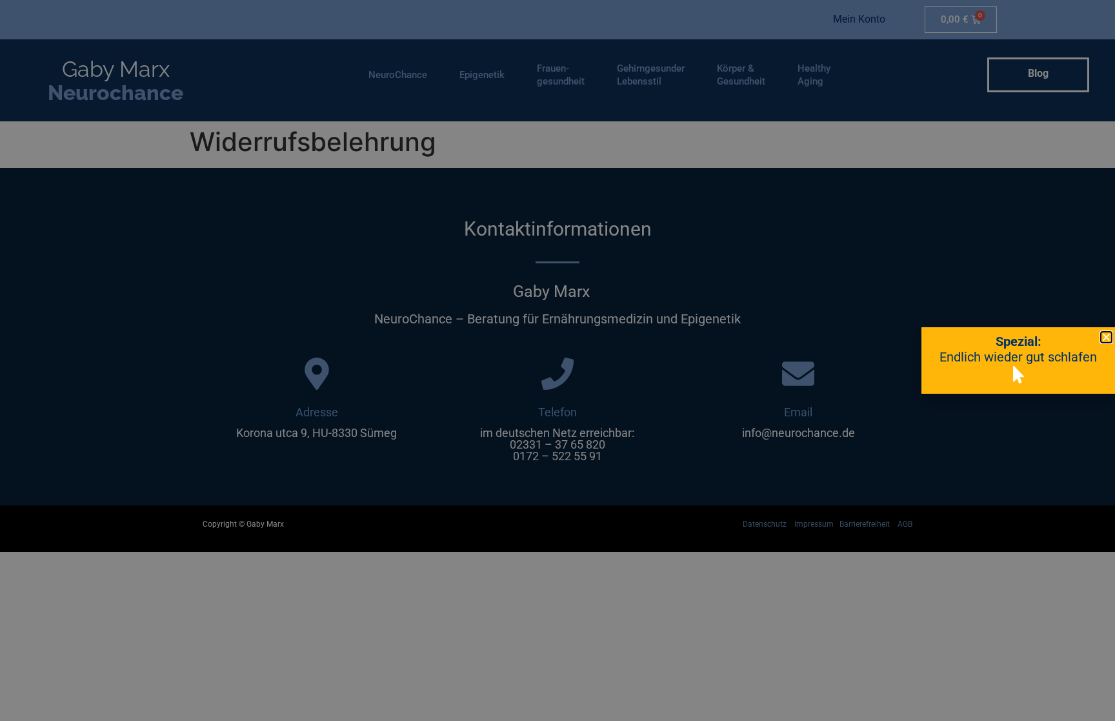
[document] (557, 360)
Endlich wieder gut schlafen (1018, 357)
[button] (1106, 337)
